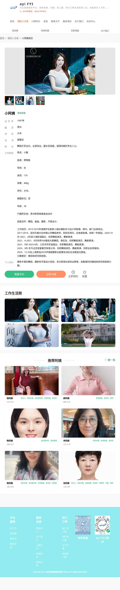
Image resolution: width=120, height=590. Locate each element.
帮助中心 (39, 530)
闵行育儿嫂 (65, 538)
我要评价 (19, 274)
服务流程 (13, 545)
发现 (45, 21)
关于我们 (79, 21)
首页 (12, 21)
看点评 (13, 538)
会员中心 (91, 21)
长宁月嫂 (65, 547)
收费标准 (39, 555)
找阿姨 (13, 533)
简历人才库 (23, 21)
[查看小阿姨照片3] (30, 100)
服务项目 (67, 21)
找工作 (13, 528)
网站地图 (39, 564)
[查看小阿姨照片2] (19, 100)
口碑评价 (36, 21)
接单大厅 (55, 21)
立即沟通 (51, 274)
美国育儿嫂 (65, 555)
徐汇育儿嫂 (65, 530)
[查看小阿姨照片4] (40, 100)
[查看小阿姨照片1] (9, 100)
